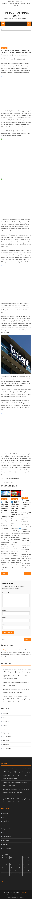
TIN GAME (4, 48)
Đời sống (5, 713)
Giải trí (4, 717)
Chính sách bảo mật (14, 3)
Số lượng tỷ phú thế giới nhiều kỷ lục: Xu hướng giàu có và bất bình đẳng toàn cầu (16, 691)
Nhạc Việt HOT (7, 736)
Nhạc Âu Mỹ (6, 721)
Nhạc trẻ (5, 725)
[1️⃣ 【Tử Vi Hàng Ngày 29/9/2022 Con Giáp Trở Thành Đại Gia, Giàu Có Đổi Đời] (16, 493)
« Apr (2, 881)
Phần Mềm (6, 740)
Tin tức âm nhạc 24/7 (16, 14)
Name (4, 610)
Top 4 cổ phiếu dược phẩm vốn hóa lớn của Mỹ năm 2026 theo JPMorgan (16, 684)
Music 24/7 (24, 892)
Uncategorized (7, 748)
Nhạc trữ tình (6, 729)
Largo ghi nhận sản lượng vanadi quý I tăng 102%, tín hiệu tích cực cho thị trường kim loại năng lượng (17, 670)
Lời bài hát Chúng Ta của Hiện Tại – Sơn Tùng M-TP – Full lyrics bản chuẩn (28, 574)
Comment (5, 592)
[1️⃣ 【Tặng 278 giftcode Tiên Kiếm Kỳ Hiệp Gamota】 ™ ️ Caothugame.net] (26, 492)
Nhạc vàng (6, 733)
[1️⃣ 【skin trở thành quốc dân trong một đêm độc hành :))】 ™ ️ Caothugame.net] (5, 493)
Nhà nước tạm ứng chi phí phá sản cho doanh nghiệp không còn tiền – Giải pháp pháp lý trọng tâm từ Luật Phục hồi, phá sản (16, 699)
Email (4, 617)
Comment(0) (24, 55)
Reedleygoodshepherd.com (8, 650)
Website (4, 625)
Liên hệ (16, 5)
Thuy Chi (16, 55)
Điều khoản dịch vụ (25, 3)
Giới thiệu (4, 3)
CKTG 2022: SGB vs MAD (5, 574)
